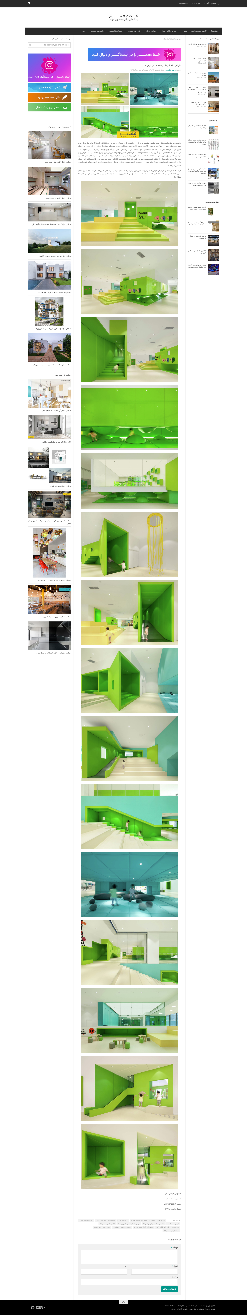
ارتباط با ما (196, 3)
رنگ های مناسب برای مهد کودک (154, 1223)
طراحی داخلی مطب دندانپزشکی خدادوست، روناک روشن (197, 89)
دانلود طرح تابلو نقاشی (157, 1220)
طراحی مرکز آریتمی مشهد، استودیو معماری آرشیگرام (51, 224)
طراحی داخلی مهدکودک (107, 1223)
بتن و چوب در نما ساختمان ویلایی (197, 74)
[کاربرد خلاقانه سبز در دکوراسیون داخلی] (49, 427)
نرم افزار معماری (134, 31)
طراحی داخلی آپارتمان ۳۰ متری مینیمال (56, 410)
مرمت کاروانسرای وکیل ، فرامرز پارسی (197, 237)
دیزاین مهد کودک (173, 1223)
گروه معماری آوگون (213, 3)
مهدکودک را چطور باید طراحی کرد (167, 1227)
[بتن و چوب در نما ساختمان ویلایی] (213, 77)
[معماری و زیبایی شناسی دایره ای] (213, 255)
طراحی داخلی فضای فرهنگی (172, 39)
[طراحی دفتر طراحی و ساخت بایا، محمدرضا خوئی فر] (49, 347)
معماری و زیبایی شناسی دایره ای (197, 251)
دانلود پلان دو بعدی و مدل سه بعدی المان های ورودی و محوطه (197, 171)
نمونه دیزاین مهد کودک (102, 1227)
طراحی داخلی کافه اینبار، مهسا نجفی (57, 162)
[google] (43, 1308)
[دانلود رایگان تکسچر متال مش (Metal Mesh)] (213, 188)
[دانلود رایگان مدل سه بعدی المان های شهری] (213, 159)
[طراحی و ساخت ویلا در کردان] (49, 465)
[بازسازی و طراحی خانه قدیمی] (213, 48)
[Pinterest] (33, 1308)
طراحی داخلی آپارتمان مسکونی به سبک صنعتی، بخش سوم (49, 522)
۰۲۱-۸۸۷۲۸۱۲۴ (182, 3)
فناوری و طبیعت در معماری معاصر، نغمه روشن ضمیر (197, 208)
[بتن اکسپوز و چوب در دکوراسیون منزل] (213, 106)
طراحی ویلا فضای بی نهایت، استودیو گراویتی (55, 256)
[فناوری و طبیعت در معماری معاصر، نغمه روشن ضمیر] (213, 211)
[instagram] (38, 1308)
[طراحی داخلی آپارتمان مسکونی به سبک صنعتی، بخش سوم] (49, 504)
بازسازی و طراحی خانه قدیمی (197, 44)
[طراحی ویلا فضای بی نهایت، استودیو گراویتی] (49, 241)
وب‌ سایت (174, 1277)
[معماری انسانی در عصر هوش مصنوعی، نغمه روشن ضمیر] (213, 226)
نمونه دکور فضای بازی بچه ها (144, 1227)
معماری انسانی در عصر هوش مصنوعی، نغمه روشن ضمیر (197, 222)
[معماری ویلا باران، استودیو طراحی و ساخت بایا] (49, 275)
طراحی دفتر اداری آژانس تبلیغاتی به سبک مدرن (53, 653)
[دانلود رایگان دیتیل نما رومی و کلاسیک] (213, 130)
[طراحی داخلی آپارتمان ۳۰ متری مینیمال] (49, 393)
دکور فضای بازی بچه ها (139, 1220)
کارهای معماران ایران (199, 31)
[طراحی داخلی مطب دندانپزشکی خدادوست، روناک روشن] (213, 92)
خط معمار (214, 31)
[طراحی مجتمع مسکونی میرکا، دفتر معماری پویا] (49, 311)
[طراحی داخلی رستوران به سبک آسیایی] (49, 599)
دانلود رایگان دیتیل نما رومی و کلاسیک (197, 126)
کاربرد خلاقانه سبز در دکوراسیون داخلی (56, 442)
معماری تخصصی (115, 31)
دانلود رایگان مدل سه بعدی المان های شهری (197, 155)
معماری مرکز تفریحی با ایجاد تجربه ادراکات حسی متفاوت (197, 266)
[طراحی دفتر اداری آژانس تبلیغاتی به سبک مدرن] (49, 635)
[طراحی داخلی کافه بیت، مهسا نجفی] (49, 181)
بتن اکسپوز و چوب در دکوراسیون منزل (197, 103)
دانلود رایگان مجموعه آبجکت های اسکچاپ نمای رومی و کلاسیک (197, 142)
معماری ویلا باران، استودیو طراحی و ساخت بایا (54, 292)
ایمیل (175, 1266)
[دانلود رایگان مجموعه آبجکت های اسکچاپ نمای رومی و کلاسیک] (213, 144)
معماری (184, 31)
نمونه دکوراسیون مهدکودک (122, 1227)
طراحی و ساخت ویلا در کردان (60, 486)
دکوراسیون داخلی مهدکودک (105, 1220)
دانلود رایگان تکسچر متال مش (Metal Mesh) (197, 184)
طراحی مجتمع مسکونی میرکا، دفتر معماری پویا (53, 328)
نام (125, 1266)
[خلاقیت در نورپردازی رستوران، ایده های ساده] (49, 553)
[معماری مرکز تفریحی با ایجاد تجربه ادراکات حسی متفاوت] (213, 269)
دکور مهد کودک (122, 1220)
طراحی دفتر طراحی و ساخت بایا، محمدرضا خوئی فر (52, 365)
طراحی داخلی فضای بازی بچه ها (129, 1223)
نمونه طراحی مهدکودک (171, 1230)
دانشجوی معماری (97, 31)
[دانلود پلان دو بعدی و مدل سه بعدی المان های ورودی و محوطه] (213, 173)
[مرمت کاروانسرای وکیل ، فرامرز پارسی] (213, 240)
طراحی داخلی (151, 31)
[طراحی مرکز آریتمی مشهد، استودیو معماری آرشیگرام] (49, 212)
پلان (83, 31)
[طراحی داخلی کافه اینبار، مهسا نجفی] (49, 145)
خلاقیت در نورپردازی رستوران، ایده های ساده (54, 580)
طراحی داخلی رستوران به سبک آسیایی (57, 616)
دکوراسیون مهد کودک (86, 1220)
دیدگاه (174, 1247)
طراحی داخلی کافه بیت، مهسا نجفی (58, 198)
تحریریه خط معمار (171, 70)
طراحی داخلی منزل (169, 31)
